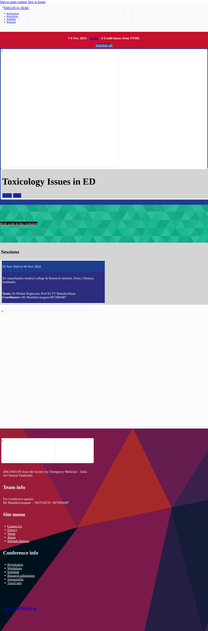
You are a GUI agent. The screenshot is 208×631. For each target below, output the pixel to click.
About (11, 537)
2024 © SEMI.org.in (20, 608)
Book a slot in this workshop (18, 223)
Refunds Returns (18, 541)
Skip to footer (37, 2)
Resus (7, 195)
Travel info (14, 583)
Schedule (11, 19)
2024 (17, 195)
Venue (93, 38)
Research (11, 22)
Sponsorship (15, 579)
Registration (13, 13)
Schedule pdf (104, 45)
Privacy (12, 530)
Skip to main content (13, 2)
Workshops (12, 16)
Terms (11, 533)
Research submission (21, 575)
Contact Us (14, 526)
